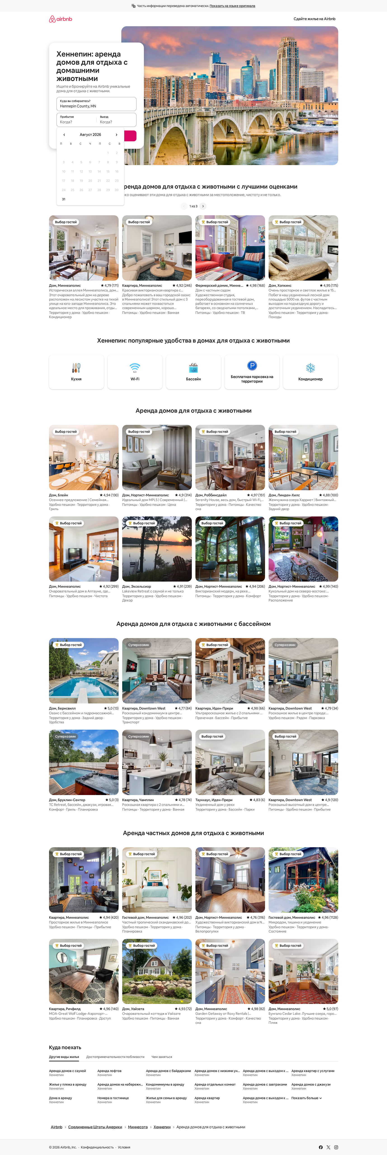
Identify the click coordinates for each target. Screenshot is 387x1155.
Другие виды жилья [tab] (64, 1057)
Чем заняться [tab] (162, 1057)
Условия (124, 1147)
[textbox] (76, 122)
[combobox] (96, 106)
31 (63, 199)
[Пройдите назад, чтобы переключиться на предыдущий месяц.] (64, 134)
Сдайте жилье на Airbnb (314, 19)
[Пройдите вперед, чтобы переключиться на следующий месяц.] (116, 134)
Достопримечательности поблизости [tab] (115, 1057)
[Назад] (184, 206)
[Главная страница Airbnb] (60, 19)
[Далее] (202, 206)
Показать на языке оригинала (232, 6)
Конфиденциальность (97, 1147)
